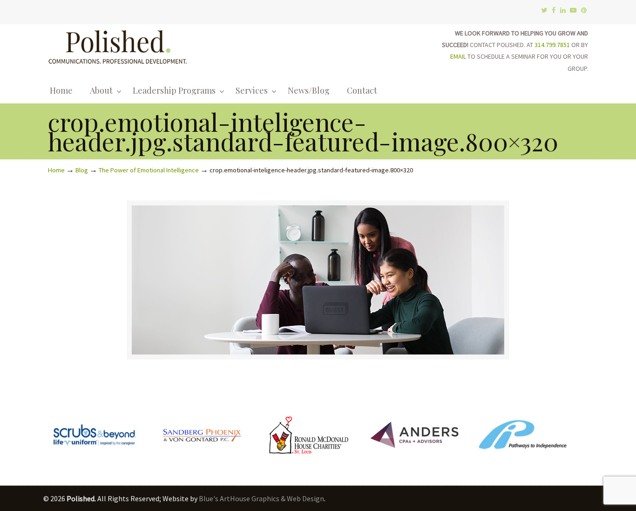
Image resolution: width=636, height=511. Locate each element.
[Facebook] (553, 10)
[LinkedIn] (563, 10)
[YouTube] (573, 10)
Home (56, 170)
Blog (81, 170)
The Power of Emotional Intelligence (149, 170)
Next (575, 436)
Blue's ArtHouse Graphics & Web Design (261, 498)
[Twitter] (544, 10)
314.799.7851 (552, 45)
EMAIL (458, 56)
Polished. (118, 45)
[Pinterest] (584, 10)
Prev (60, 436)
